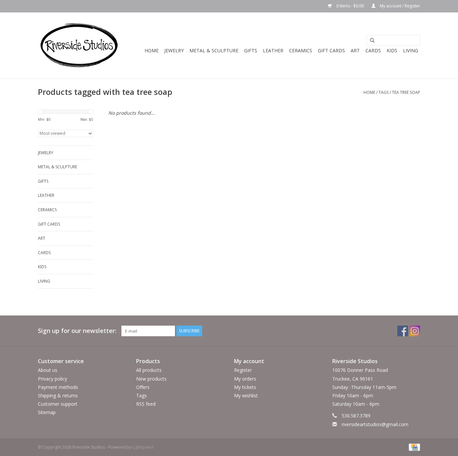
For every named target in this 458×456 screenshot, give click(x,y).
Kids (392, 50)
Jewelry (174, 50)
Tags (384, 92)
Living (410, 50)
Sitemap (47, 412)
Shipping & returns (58, 395)
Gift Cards (331, 50)
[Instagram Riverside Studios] (414, 331)
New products (151, 379)
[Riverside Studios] (79, 45)
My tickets (245, 387)
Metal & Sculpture (213, 50)
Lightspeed (142, 447)
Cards (373, 50)
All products (149, 370)
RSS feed (146, 404)
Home (152, 50)
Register (243, 370)
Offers (143, 387)
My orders (245, 379)
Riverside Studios (355, 361)
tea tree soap (406, 92)
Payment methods (58, 387)
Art (355, 50)
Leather (273, 50)
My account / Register (399, 6)
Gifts (250, 50)
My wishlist (246, 395)
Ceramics (300, 50)
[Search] (369, 40)
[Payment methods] (413, 447)
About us (47, 370)
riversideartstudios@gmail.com (375, 424)
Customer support (57, 404)
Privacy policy (52, 379)
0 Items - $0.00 (350, 6)
